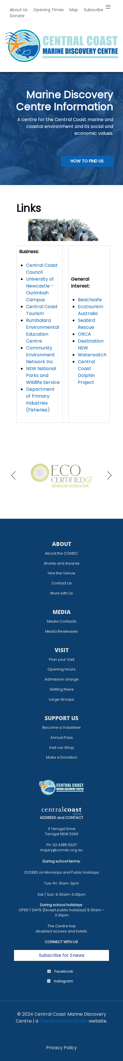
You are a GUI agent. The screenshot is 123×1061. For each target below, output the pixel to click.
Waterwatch (92, 354)
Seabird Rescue (86, 324)
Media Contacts (61, 621)
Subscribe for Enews (61, 955)
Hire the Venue (61, 573)
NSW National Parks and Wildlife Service (43, 375)
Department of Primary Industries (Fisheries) (40, 399)
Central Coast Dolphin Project (86, 372)
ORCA (84, 334)
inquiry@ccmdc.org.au (61, 850)
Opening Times (48, 10)
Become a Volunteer (61, 727)
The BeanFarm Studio (63, 1021)
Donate (17, 16)
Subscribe (93, 10)
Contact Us (61, 583)
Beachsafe (90, 299)
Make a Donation (61, 757)
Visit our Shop (61, 747)
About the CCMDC (61, 553)
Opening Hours (61, 669)
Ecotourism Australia (90, 310)
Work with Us (61, 593)
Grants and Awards (62, 563)
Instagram (63, 981)
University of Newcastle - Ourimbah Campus (40, 289)
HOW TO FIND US (87, 161)
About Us (18, 10)
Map (74, 10)
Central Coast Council (42, 268)
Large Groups (61, 699)
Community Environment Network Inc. (40, 355)
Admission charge (62, 679)
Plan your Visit (61, 659)
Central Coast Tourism (42, 310)
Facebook (63, 971)
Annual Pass (61, 737)
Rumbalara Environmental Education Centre (42, 330)
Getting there (61, 689)
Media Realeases (61, 631)
